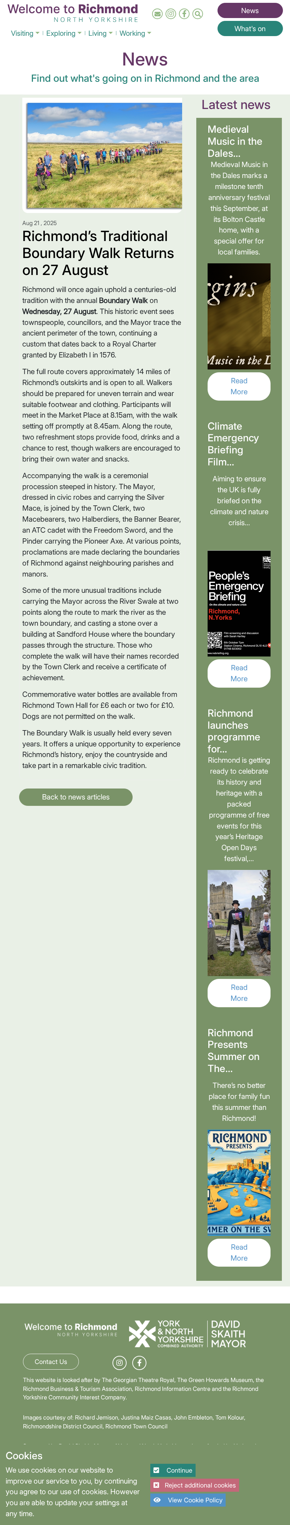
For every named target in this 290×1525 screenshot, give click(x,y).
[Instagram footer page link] (119, 1363)
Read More (239, 386)
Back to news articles (76, 796)
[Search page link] (198, 13)
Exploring (61, 33)
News (250, 10)
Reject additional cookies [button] (200, 1485)
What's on (250, 28)
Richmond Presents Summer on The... (234, 1050)
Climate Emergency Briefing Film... (233, 444)
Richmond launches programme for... (234, 731)
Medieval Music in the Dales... (235, 141)
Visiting (22, 33)
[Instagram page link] (171, 13)
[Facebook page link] (184, 13)
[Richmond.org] (72, 11)
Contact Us (51, 1361)
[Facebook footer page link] (139, 1363)
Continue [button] (178, 1470)
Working (132, 33)
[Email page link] (158, 13)
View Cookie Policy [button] (194, 1500)
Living (97, 33)
